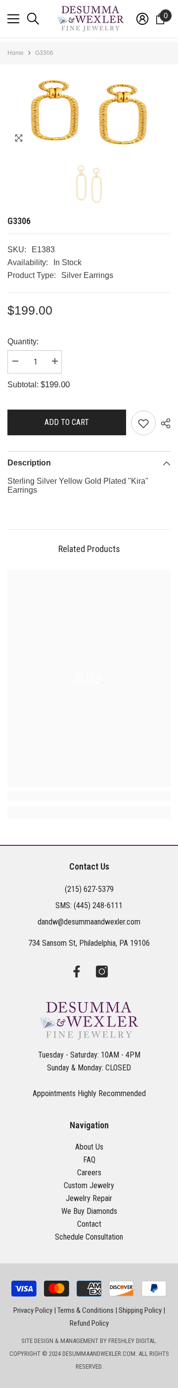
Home (15, 52)
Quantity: (23, 341)
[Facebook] (77, 971)
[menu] (13, 19)
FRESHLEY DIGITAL (132, 1340)
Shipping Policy (140, 1310)
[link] (89, 796)
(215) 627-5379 (89, 889)
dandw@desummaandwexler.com (89, 921)
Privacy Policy (32, 1310)
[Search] (33, 18)
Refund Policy (89, 1323)
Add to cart (66, 422)
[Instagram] (102, 971)
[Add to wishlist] (143, 423)
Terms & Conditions (85, 1310)
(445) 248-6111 (98, 905)
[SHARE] (163, 423)
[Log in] (142, 18)
